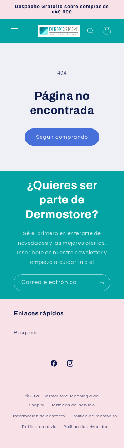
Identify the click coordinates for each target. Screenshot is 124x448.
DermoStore (55, 396)
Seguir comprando (62, 137)
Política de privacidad (85, 427)
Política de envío (39, 427)
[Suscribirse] (102, 282)
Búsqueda (26, 332)
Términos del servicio (73, 405)
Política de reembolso (94, 416)
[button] (14, 31)
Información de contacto (39, 416)
